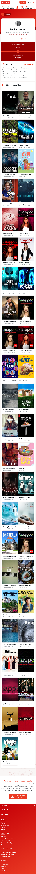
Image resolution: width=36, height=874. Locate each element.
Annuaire (17, 8)
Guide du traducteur (7, 838)
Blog (5, 805)
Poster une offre (5, 856)
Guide (22, 8)
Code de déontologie (7, 843)
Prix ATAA (4, 827)
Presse (3, 868)
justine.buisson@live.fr (19, 39)
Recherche (32, 8)
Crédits (3, 870)
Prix (8, 8)
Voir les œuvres (29, 64)
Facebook (7, 810)
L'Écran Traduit (5, 841)
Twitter (6, 814)
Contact (3, 866)
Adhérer (23, 2)
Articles (27, 8)
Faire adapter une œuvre (8, 852)
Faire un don (4, 864)
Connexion (29, 2)
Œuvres (12, 8)
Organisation (5, 825)
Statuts (3, 829)
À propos (3, 8)
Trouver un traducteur (7, 854)
